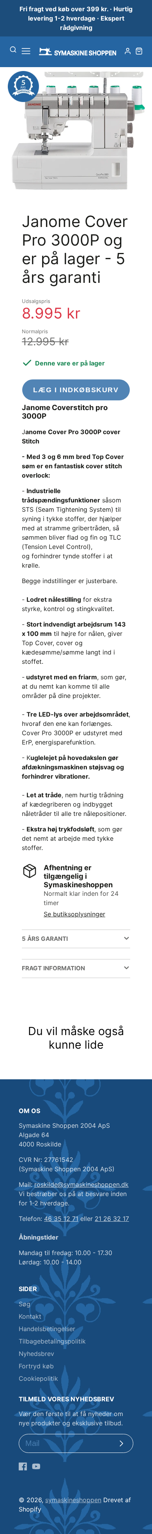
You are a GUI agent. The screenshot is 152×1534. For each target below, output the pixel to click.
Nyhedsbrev (36, 1353)
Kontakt (30, 1316)
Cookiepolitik (38, 1378)
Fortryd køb (36, 1366)
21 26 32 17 (112, 1218)
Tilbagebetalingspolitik (52, 1341)
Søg (24, 1304)
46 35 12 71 (61, 1218)
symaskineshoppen (73, 1500)
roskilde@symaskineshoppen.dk (81, 1184)
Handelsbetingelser (47, 1329)
